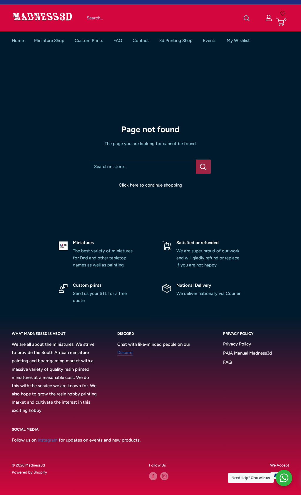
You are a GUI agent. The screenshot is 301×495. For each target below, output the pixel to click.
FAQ (117, 40)
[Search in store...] (203, 167)
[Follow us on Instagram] (164, 476)
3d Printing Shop (176, 40)
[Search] (246, 17)
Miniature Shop (49, 40)
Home (18, 40)
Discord (125, 352)
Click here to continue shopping (150, 185)
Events (209, 40)
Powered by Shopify (29, 472)
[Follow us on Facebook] (153, 476)
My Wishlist (238, 40)
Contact (141, 40)
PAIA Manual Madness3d (247, 353)
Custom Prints (89, 40)
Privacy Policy (237, 344)
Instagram (48, 440)
